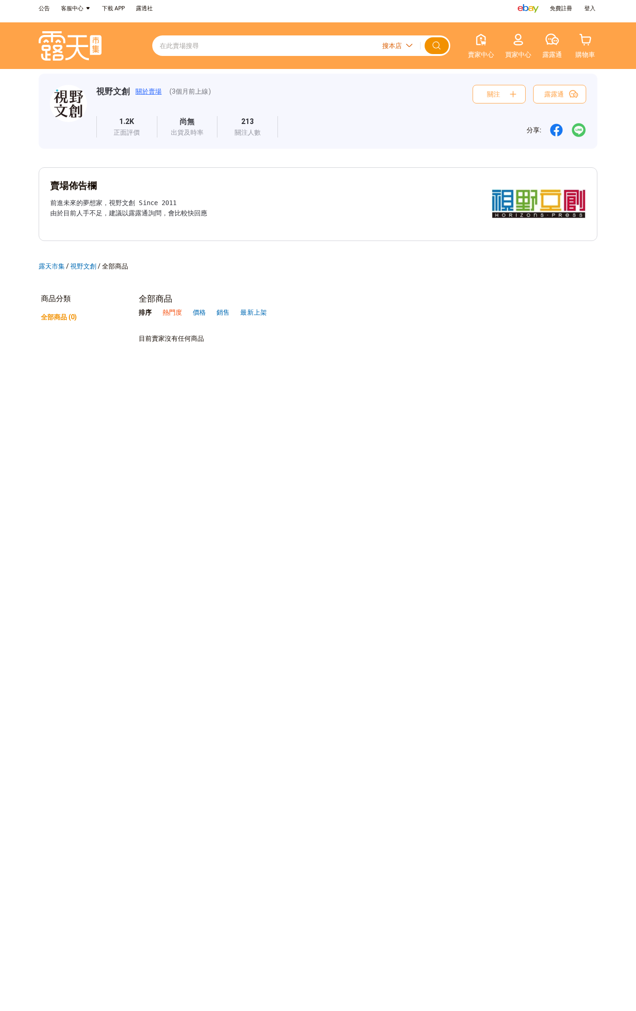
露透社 (144, 8)
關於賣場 (148, 91)
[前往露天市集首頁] (70, 46)
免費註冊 (561, 8)
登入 (589, 8)
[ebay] (528, 8)
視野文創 (113, 91)
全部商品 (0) (59, 317)
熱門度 (172, 312)
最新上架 (253, 312)
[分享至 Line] (578, 130)
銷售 (224, 312)
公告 (44, 8)
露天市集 (52, 266)
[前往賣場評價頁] (127, 127)
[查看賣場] (68, 111)
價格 (200, 312)
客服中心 (72, 8)
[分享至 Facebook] (556, 130)
